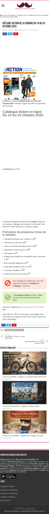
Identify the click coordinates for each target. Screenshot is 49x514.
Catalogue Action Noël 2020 (31, 307)
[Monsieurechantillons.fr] (24, 5)
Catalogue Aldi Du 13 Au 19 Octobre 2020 (34, 341)
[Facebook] (16, 508)
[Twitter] (18, 508)
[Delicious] (30, 508)
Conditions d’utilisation (7, 497)
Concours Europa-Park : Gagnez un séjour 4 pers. (21, 406)
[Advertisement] (20, 51)
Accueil (4, 15)
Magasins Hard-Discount (14, 330)
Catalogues (11, 15)
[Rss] (14, 508)
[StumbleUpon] (32, 508)
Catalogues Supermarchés (9, 490)
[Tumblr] (34, 508)
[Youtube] (28, 508)
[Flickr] (25, 508)
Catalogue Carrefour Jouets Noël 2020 (15, 336)
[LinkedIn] (23, 508)
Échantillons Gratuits (7, 486)
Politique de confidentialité (9, 493)
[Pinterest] (21, 508)
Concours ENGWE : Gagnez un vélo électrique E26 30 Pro (24, 377)
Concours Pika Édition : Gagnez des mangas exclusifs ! (23, 436)
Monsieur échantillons (12, 511)
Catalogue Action (22, 15)
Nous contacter (5, 500)
